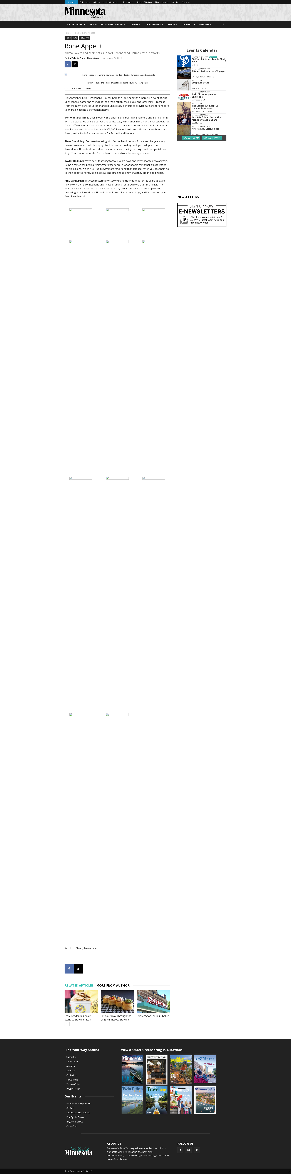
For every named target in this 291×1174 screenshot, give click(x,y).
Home (68, 32)
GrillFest (70, 1108)
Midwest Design (161, 2)
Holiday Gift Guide (144, 2)
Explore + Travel (75, 24)
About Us (70, 1070)
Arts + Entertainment (112, 24)
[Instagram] (189, 1150)
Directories (127, 2)
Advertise (175, 2)
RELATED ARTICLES (79, 985)
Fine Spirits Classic (75, 1117)
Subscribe (72, 2)
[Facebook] (68, 64)
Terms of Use (73, 1084)
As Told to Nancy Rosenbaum (84, 58)
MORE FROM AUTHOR (113, 985)
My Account (72, 1061)
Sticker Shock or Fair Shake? (153, 1016)
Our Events (187, 24)
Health (171, 24)
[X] (75, 64)
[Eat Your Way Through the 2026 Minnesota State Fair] (117, 1001)
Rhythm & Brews (74, 1121)
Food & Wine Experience (78, 1103)
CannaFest (71, 1126)
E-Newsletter (85, 2)
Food (91, 24)
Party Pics (84, 37)
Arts (75, 37)
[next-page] (71, 1024)
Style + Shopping (153, 24)
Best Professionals (111, 2)
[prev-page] (66, 1024)
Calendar (97, 2)
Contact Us (185, 2)
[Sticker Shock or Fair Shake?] (153, 1001)
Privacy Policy (73, 1088)
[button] (222, 24)
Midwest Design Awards (78, 1112)
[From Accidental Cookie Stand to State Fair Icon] (81, 1001)
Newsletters (72, 1079)
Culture (134, 24)
